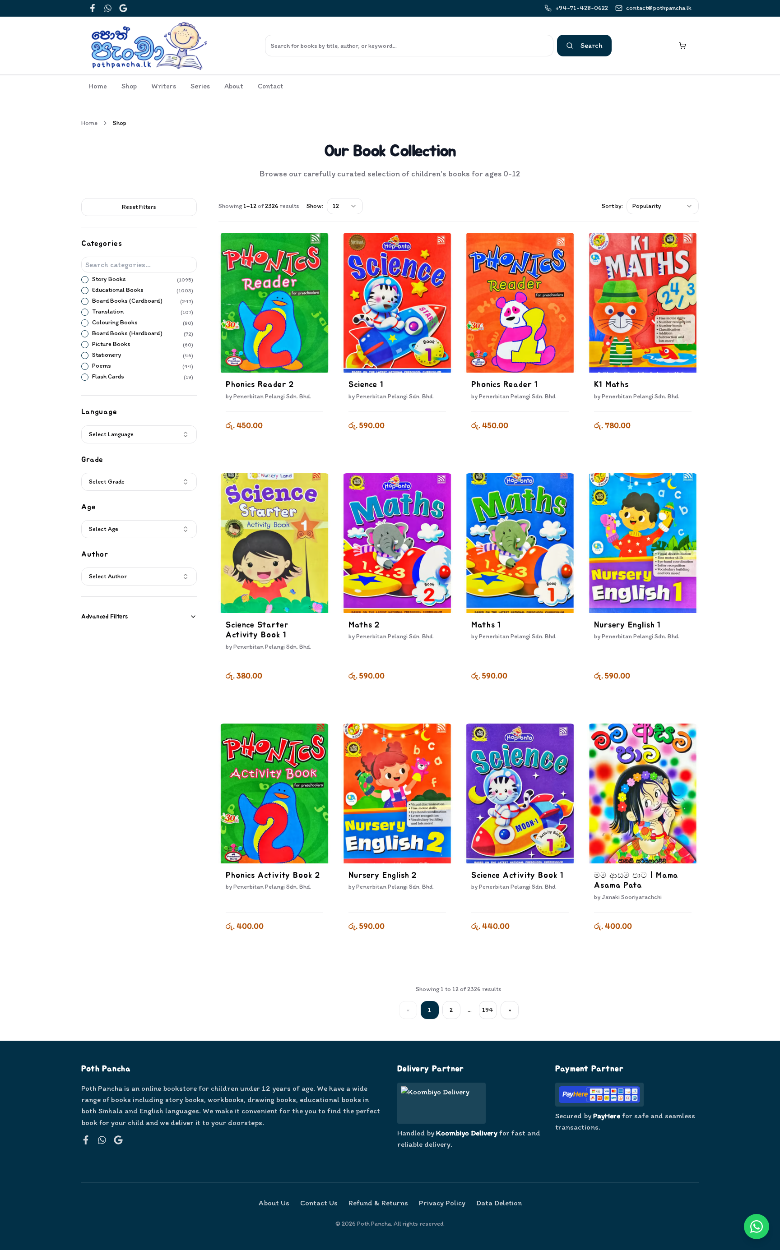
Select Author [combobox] (108, 576)
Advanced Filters (104, 616)
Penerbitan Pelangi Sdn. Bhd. (272, 396)
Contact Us (319, 1202)
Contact (270, 86)
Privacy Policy (442, 1202)
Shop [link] (119, 123)
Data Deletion (499, 1202)
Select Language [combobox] (111, 434)
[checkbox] (84, 279)
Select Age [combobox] (103, 529)
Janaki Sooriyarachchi (632, 897)
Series (200, 86)
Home (97, 86)
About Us (274, 1202)
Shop (129, 86)
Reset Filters (139, 207)
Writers (163, 86)
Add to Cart (275, 449)
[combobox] (345, 206)
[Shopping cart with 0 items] (682, 46)
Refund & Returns (378, 1202)
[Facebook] (92, 8)
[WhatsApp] (108, 8)
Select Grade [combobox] (107, 481)
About (233, 86)
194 (487, 1010)
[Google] (123, 8)
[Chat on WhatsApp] (756, 1226)
